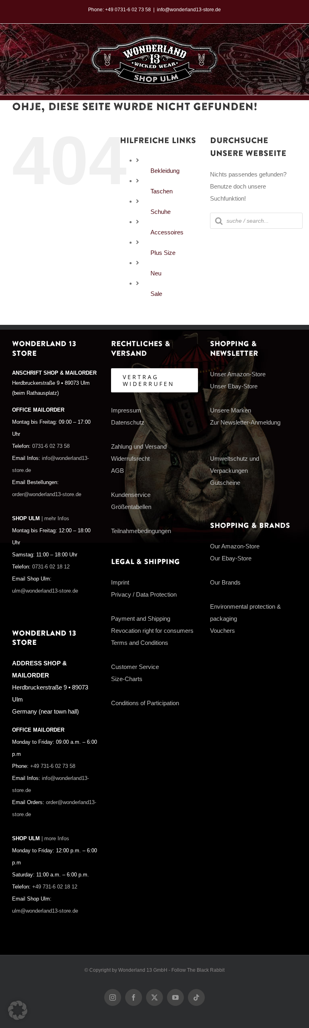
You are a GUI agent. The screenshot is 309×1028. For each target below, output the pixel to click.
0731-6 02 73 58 (51, 446)
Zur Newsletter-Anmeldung (245, 422)
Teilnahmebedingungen (141, 530)
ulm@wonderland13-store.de (45, 591)
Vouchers (222, 630)
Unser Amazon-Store (238, 374)
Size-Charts (126, 678)
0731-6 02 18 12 (51, 567)
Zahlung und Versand (139, 446)
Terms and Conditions (139, 642)
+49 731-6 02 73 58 (52, 766)
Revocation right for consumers (152, 630)
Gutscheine (225, 482)
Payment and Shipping (140, 618)
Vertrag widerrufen (149, 380)
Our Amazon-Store (235, 546)
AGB (117, 470)
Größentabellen (131, 506)
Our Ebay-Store (230, 558)
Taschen (161, 191)
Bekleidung (164, 170)
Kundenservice (130, 494)
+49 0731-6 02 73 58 (128, 9)
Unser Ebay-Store (234, 386)
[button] (17, 1010)
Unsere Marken (230, 410)
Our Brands (225, 582)
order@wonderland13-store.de (46, 494)
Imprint (120, 582)
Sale (156, 293)
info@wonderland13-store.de (189, 9)
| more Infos (55, 838)
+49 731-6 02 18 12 (54, 887)
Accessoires (166, 232)
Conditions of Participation (145, 703)
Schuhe (160, 211)
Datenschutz (127, 422)
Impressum (126, 410)
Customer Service (135, 666)
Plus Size (162, 252)
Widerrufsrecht (130, 458)
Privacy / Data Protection (144, 594)
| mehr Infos (55, 518)
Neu (155, 273)
